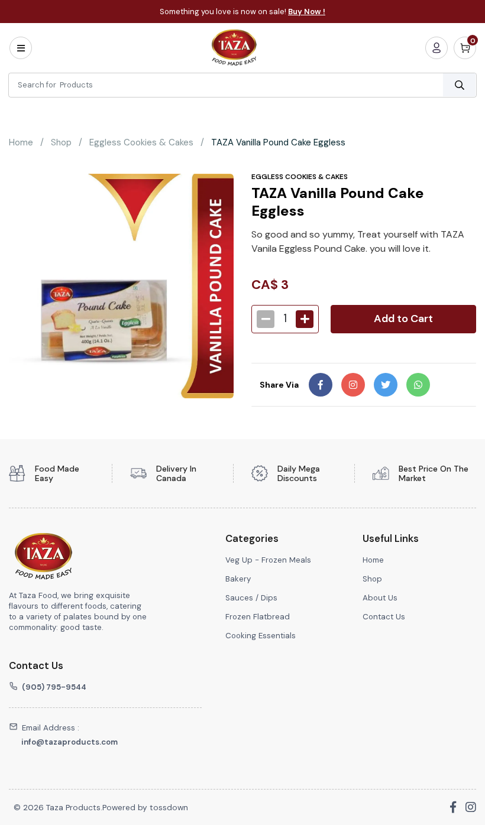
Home (21, 142)
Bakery (238, 579)
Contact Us (384, 617)
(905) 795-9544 (54, 687)
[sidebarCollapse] (21, 48)
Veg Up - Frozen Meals (268, 560)
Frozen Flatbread (257, 617)
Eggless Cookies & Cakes (141, 142)
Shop (61, 142)
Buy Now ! (306, 12)
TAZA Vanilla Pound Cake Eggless (278, 142)
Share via (279, 384)
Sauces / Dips (252, 598)
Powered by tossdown (145, 807)
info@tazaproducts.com (69, 742)
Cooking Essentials (260, 636)
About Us (380, 598)
